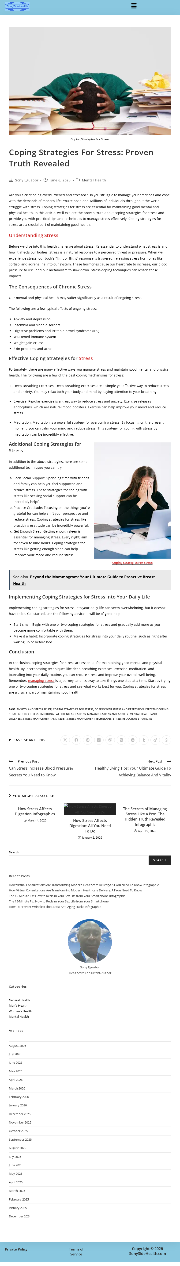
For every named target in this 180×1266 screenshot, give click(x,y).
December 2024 (19, 1216)
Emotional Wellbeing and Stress (63, 714)
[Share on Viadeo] (155, 740)
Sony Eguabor (26, 180)
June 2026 (15, 1062)
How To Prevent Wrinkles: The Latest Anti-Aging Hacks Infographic (55, 907)
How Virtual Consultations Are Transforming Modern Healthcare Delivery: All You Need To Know (75, 890)
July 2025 (15, 1157)
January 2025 (18, 1208)
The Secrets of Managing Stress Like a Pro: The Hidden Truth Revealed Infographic (145, 816)
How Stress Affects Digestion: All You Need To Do (90, 826)
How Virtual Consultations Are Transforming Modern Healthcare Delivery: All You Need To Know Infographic (84, 885)
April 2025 (15, 1182)
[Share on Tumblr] (144, 740)
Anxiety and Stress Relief (34, 709)
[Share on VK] (121, 740)
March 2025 (17, 1191)
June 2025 (15, 1165)
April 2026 (15, 1080)
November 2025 (20, 1122)
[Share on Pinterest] (87, 740)
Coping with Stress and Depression (119, 709)
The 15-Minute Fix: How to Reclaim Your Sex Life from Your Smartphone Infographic (67, 896)
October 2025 (18, 1131)
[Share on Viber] (110, 740)
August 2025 (17, 1148)
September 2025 (20, 1139)
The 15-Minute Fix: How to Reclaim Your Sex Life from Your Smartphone (59, 901)
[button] (134, 6)
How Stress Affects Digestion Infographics (35, 811)
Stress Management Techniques (89, 718)
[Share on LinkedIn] (99, 740)
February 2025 (19, 1199)
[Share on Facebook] (76, 740)
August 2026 (17, 1045)
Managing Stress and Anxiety (107, 714)
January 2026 (18, 1105)
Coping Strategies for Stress (73, 709)
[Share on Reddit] (132, 740)
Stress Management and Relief (44, 718)
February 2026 (19, 1097)
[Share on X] (65, 740)
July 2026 (15, 1054)
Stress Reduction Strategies (132, 718)
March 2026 (17, 1088)
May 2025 (15, 1173)
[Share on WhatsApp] (166, 740)
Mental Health (94, 180)
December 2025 (19, 1114)
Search (14, 852)
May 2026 (15, 1071)
